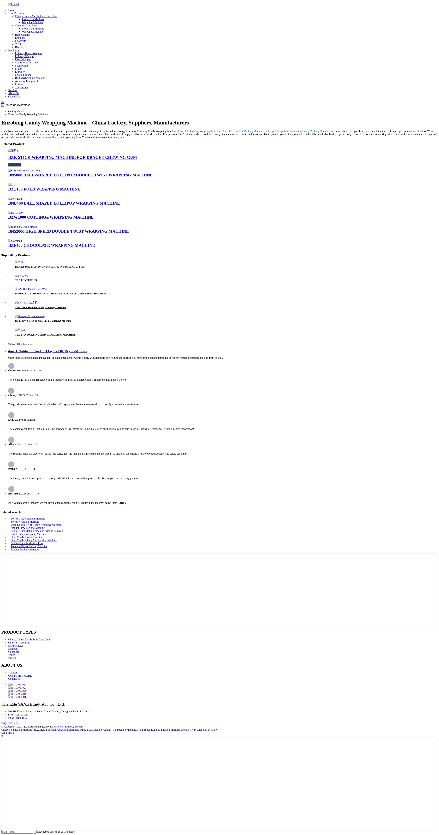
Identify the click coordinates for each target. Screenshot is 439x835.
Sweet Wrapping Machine (25, 521)
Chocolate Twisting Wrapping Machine (199, 131)
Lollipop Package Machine (279, 131)
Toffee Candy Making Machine (28, 518)
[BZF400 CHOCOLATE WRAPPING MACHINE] (15, 240)
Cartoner (20, 84)
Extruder (20, 71)
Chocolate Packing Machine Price (19, 729)
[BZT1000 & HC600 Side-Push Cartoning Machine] (30, 316)
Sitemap (78, 726)
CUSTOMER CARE (20, 675)
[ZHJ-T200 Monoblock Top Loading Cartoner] (26, 302)
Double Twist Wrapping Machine (199, 729)
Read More (15, 164)
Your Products (16, 13)
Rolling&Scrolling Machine (30, 77)
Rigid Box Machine (91, 729)
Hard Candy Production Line (26, 537)
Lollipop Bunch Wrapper (28, 53)
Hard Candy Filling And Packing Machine (34, 540)
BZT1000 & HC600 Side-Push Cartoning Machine (43, 320)
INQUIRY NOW (10, 723)
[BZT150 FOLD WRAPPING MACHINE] (11, 184)
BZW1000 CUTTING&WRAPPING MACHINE (51, 217)
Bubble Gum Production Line (27, 543)
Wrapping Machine (32, 22)
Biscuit (19, 47)
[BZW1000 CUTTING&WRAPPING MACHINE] (15, 212)
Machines (13, 50)
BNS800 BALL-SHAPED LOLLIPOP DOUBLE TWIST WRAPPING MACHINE (80, 175)
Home (11, 10)
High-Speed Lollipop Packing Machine (158, 729)
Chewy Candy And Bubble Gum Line (36, 16)
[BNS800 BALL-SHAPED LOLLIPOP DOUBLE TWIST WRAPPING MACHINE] (24, 170)
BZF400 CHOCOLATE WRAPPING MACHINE (51, 245)
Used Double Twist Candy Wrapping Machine (36, 524)
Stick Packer (22, 65)
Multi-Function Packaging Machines (59, 729)
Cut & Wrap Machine (26, 62)
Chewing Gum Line (26, 25)
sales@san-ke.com (18, 714)
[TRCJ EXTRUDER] (21, 275)
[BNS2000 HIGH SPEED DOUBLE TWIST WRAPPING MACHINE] (22, 226)
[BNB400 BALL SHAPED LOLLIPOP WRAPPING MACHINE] (15, 198)
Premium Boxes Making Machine (29, 546)
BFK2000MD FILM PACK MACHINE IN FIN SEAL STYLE (49, 266)
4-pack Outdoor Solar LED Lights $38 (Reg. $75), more (47, 351)
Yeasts (18, 44)
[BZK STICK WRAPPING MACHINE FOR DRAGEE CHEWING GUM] (13, 150)
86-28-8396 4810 (17, 717)
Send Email (7, 732)
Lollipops (20, 37)
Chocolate (20, 40)
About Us (13, 93)
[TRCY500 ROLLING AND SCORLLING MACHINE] (20, 329)
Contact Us (14, 96)
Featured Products (63, 726)
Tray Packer (21, 87)
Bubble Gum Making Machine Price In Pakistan (37, 530)
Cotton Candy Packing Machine (311, 131)
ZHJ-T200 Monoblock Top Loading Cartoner (40, 307)
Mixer (18, 68)
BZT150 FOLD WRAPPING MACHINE (44, 189)
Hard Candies (22, 34)
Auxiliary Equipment (26, 81)
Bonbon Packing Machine (25, 549)
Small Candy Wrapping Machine (28, 534)
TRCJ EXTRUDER (26, 280)
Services (12, 90)
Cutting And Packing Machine (119, 729)
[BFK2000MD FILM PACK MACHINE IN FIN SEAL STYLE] (20, 261)
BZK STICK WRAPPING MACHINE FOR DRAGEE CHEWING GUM (72, 157)
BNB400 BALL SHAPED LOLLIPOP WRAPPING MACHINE (64, 203)
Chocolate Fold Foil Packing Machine (242, 131)
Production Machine (33, 19)
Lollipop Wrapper (24, 56)
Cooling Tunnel (23, 74)
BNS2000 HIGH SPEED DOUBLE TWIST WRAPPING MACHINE (68, 231)
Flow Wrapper (23, 59)
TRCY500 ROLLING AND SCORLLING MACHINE (45, 334)
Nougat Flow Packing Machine (28, 527)
